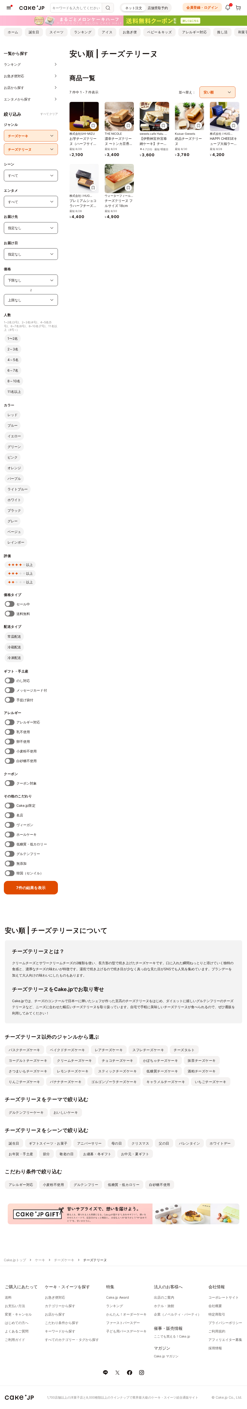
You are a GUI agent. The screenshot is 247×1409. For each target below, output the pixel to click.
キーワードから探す (60, 1331)
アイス (107, 32)
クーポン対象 (26, 783)
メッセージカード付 (31, 690)
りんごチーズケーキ (24, 1082)
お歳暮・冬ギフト (97, 1154)
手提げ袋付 (24, 700)
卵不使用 (23, 741)
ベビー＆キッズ (159, 32)
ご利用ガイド (15, 1340)
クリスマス (140, 1143)
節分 (46, 1154)
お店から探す (55, 1314)
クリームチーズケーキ (74, 1060)
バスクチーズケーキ (24, 1050)
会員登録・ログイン (202, 7)
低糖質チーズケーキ (162, 1071)
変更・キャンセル (18, 1314)
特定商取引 (216, 1314)
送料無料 (23, 614)
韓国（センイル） (30, 873)
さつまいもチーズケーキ (28, 1071)
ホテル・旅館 (164, 1306)
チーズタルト (184, 1050)
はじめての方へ (16, 1323)
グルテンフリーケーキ (26, 1112)
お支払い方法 (15, 1306)
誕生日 (34, 32)
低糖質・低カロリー (31, 844)
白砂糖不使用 (26, 761)
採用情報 (215, 1348)
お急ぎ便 (130, 32)
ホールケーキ (26, 834)
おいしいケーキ (66, 1112)
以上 (29, 565)
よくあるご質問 (16, 1331)
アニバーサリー (89, 1143)
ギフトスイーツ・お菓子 (48, 1143)
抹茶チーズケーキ (202, 1060)
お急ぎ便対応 (55, 1297)
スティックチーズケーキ (117, 1071)
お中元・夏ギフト (135, 1154)
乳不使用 (23, 732)
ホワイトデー (220, 1143)
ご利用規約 (216, 1331)
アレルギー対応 (194, 32)
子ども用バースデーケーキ (126, 1331)
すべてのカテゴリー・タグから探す (72, 1340)
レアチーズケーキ (109, 1050)
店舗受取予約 (158, 8)
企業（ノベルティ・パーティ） (177, 1314)
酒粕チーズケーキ (202, 1071)
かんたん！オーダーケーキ (126, 1314)
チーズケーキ (64, 1260)
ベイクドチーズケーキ (67, 1050)
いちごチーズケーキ (210, 1082)
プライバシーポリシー (225, 1323)
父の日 (164, 1143)
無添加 (21, 863)
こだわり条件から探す (62, 1323)
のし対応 (23, 681)
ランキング (83, 32)
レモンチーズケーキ (73, 1071)
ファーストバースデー (123, 1323)
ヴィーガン (24, 825)
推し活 (222, 32)
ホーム (13, 32)
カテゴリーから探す (60, 1306)
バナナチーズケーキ (66, 1082)
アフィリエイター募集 (225, 1340)
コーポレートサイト (223, 1297)
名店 (19, 815)
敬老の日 (67, 1154)
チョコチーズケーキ (117, 1060)
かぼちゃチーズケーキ (160, 1060)
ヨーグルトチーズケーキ (28, 1060)
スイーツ (56, 32)
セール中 (23, 604)
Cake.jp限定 (25, 805)
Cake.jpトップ (15, 1260)
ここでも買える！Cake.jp (172, 1336)
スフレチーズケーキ (148, 1050)
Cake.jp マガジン (166, 1356)
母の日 (116, 1143)
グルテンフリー (28, 854)
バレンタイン (189, 1143)
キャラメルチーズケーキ (165, 1082)
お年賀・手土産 (21, 1154)
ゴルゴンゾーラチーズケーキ (114, 1082)
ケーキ (40, 1260)
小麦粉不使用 (26, 751)
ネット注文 (133, 8)
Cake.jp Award (117, 1297)
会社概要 (215, 1306)
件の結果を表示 (31, 887)
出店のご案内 (164, 1297)
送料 (8, 1297)
